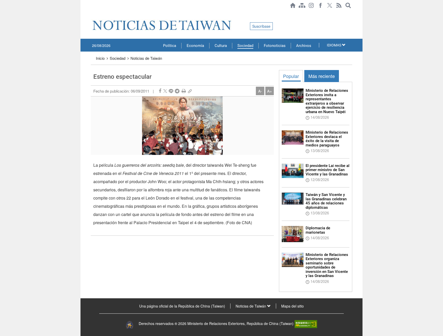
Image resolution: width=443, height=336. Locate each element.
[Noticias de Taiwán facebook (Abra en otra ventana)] (320, 5)
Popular (291, 76)
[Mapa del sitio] (302, 5)
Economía (195, 45)
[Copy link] (190, 91)
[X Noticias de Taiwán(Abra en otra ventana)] (330, 5)
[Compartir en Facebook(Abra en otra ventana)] (160, 91)
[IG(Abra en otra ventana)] (311, 5)
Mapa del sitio (292, 306)
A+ (269, 91)
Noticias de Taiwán (146, 58)
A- (260, 91)
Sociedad (245, 45)
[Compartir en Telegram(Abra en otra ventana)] (177, 91)
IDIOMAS (334, 45)
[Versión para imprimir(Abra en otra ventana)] (183, 91)
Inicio (100, 58)
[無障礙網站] (306, 323)
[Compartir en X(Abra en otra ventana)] (165, 91)
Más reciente (321, 76)
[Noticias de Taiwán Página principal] (293, 5)
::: (92, 13)
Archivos (303, 45)
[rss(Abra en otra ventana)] (339, 5)
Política (169, 45)
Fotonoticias (275, 45)
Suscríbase (261, 26)
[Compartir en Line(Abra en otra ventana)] (171, 91)
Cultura (221, 45)
